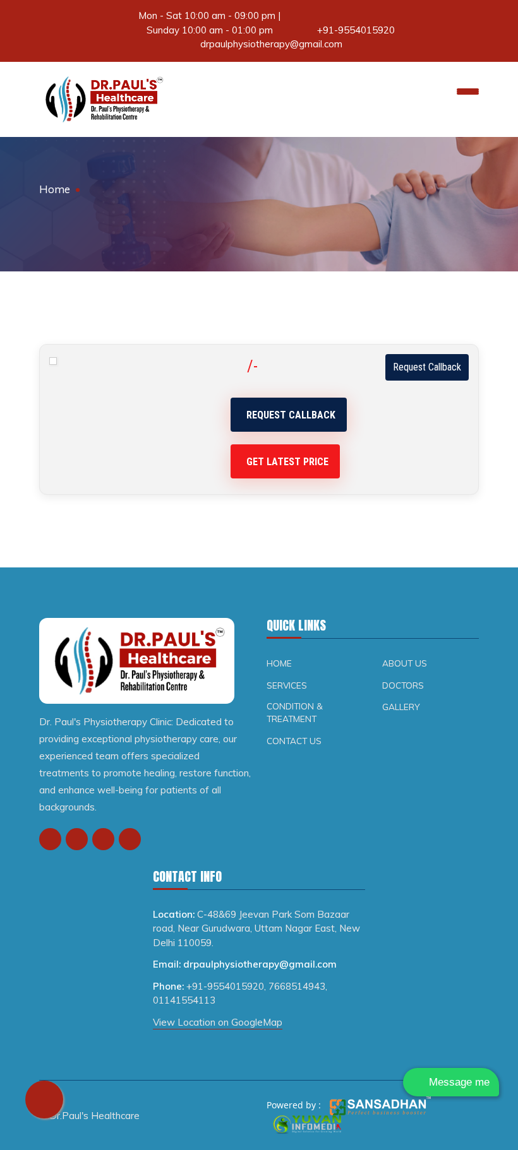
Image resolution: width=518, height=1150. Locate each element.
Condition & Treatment (295, 712)
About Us (404, 663)
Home (54, 189)
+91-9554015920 (356, 30)
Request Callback (427, 367)
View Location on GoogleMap (217, 1022)
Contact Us (294, 740)
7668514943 (296, 986)
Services (287, 685)
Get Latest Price (287, 462)
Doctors (403, 685)
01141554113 (184, 1000)
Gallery (401, 706)
